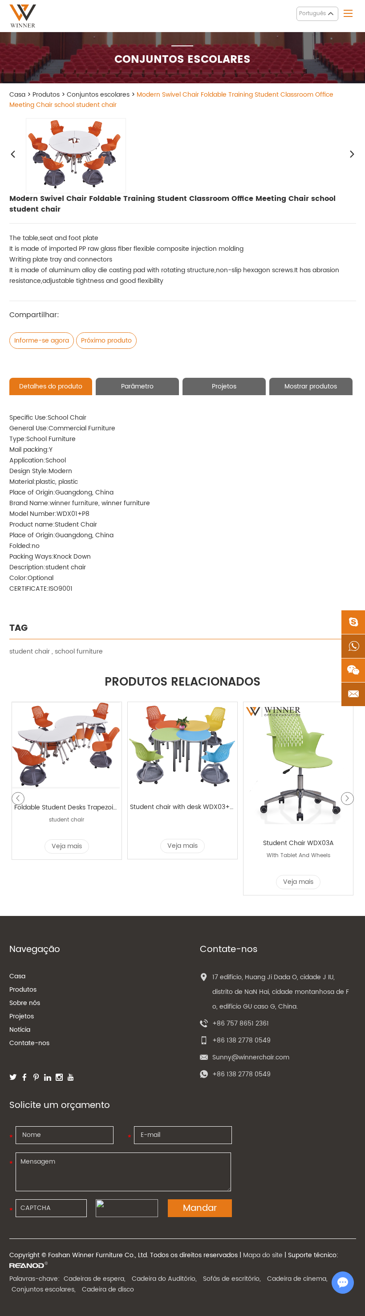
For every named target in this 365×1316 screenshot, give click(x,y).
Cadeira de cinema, (297, 1279)
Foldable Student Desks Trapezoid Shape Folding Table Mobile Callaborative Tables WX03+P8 (67, 807)
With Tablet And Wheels (298, 855)
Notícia (19, 1030)
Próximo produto (106, 340)
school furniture (79, 651)
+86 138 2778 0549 (241, 1074)
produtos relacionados (182, 682)
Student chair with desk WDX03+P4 (182, 807)
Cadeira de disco (108, 1289)
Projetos (21, 1016)
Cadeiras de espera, (95, 1279)
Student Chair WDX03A (298, 843)
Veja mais (67, 846)
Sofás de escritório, (232, 1279)
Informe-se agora (41, 340)
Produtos (46, 95)
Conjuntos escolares (98, 95)
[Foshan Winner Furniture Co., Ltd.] (22, 16)
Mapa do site (263, 1255)
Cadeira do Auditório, (164, 1279)
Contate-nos (29, 1043)
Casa (17, 95)
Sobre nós (24, 1003)
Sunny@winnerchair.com (250, 1057)
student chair (29, 651)
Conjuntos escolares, (44, 1289)
